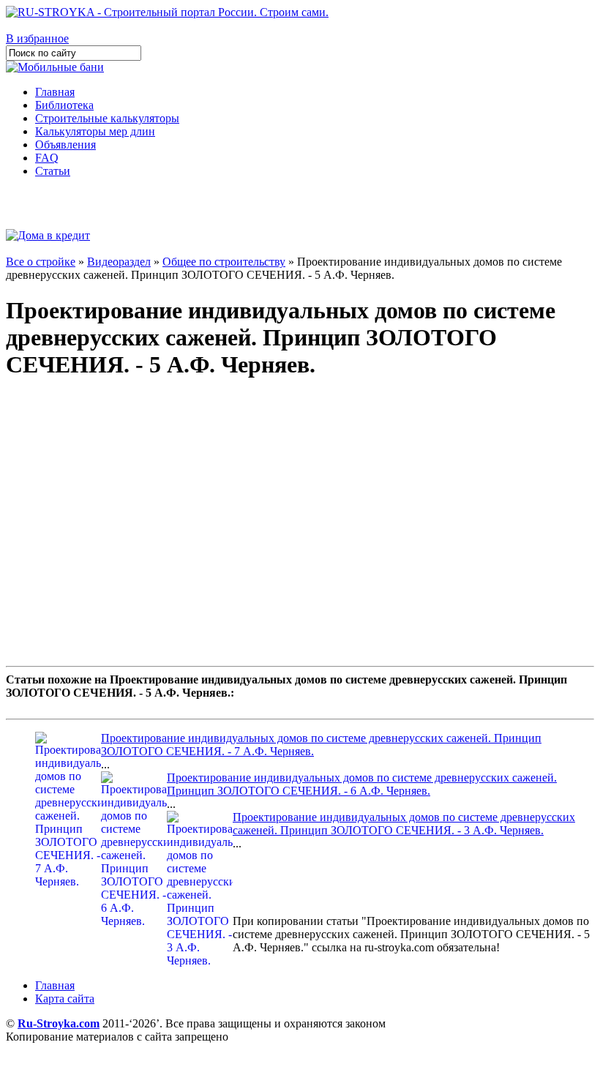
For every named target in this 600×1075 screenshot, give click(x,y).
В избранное (37, 38)
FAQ (47, 157)
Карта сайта (64, 998)
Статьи (52, 171)
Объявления (65, 144)
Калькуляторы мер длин (95, 131)
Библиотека (64, 105)
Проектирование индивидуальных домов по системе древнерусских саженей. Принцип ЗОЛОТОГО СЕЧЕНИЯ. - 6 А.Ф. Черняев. (362, 784)
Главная (55, 92)
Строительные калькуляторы (107, 118)
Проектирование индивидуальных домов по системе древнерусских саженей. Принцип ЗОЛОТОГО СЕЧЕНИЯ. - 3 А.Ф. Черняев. (404, 823)
